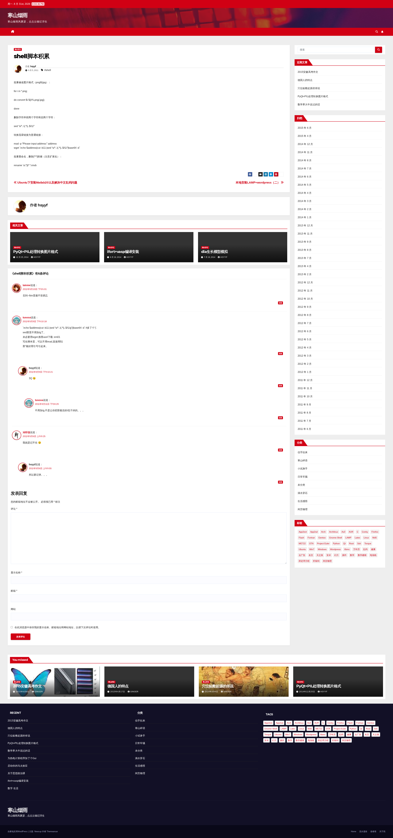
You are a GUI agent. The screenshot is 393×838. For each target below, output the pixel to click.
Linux (366, 537)
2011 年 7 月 (304, 421)
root (351, 543)
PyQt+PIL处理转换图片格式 (35, 251)
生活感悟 (303, 501)
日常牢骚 (303, 476)
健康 (373, 549)
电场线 (373, 555)
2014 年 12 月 (305, 144)
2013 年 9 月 (305, 241)
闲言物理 (303, 509)
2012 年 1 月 (305, 372)
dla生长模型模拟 (214, 251)
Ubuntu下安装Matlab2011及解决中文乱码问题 (47, 182)
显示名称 (16, 572)
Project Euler (323, 543)
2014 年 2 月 (305, 209)
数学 (352, 555)
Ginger (39, 692)
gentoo (322, 537)
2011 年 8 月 (304, 412)
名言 (311, 555)
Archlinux (333, 532)
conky (365, 532)
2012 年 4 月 (305, 347)
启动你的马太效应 (18, 765)
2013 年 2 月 (305, 274)
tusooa (27, 317)
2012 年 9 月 (305, 307)
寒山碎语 (303, 460)
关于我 (382, 831)
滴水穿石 (18, 49)
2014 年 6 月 (305, 176)
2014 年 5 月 (305, 185)
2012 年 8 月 (305, 315)
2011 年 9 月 (304, 404)
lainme (26, 285)
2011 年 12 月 (305, 380)
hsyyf (33, 66)
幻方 (336, 555)
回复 (280, 303)
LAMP (348, 537)
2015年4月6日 (212, 692)
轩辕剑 (316, 561)
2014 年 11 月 (305, 152)
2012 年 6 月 (305, 331)
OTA (311, 543)
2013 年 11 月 (305, 233)
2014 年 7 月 (305, 168)
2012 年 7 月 (305, 323)
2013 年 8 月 (305, 250)
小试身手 (303, 468)
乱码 (365, 549)
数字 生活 (13, 788)
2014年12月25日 (307, 692)
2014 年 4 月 (305, 193)
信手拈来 (303, 452)
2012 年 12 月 (305, 282)
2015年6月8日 (23, 692)
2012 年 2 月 (305, 364)
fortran (311, 537)
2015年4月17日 (118, 692)
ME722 (302, 543)
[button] (376, 31)
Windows (322, 549)
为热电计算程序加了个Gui (22, 758)
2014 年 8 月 (305, 160)
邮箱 (14, 591)
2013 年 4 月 (305, 266)
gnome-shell (335, 537)
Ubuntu (302, 549)
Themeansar (52, 831)
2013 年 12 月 (305, 225)
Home (353, 831)
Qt (344, 543)
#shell (47, 70)
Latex (357, 537)
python (336, 543)
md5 (374, 537)
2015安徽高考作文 (308, 72)
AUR (351, 532)
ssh (359, 543)
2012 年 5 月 (305, 339)
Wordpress (335, 549)
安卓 (329, 555)
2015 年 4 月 (305, 136)
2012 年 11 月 (305, 290)
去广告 (302, 555)
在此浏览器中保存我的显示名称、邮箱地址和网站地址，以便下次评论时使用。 (58, 627)
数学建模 (362, 555)
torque (367, 543)
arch (323, 532)
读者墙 (373, 831)
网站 (13, 609)
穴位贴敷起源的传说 (309, 88)
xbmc (347, 549)
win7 (311, 549)
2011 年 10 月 (305, 396)
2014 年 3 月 (305, 201)
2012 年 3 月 (305, 355)
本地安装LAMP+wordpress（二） (258, 182)
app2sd (314, 532)
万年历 (356, 549)
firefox (375, 532)
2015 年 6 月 (305, 128)
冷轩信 (26, 432)
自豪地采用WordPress (18, 831)
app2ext (303, 532)
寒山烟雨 (17, 15)
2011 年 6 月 (304, 429)
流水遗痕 (363, 831)
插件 (344, 555)
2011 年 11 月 (305, 388)
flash (301, 537)
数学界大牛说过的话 (309, 104)
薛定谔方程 (304, 561)
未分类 (301, 485)
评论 (14, 509)
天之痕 (320, 555)
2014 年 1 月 (305, 217)
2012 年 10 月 (305, 298)
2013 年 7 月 (305, 258)
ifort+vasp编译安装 (123, 251)
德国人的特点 (305, 80)
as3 (343, 532)
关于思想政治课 (16, 773)
